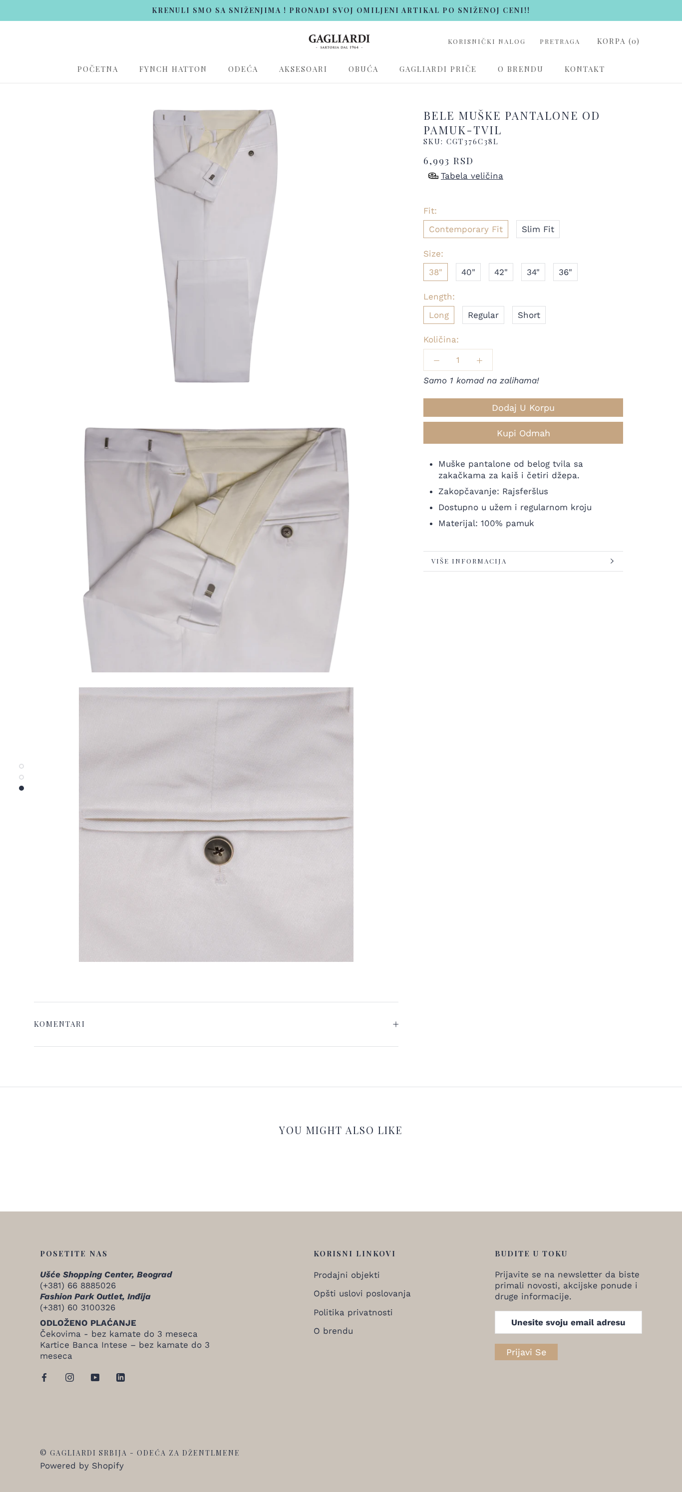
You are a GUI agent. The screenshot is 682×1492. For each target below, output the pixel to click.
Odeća (243, 69)
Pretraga (560, 41)
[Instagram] (69, 1376)
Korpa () (618, 41)
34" (533, 272)
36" (565, 272)
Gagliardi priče (438, 69)
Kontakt (585, 69)
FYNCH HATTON (173, 69)
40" (468, 272)
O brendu (521, 69)
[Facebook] (44, 1376)
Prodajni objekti (347, 1275)
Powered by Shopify (82, 1466)
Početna (97, 69)
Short (529, 315)
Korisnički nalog (487, 41)
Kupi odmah (523, 433)
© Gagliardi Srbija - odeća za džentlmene (140, 1453)
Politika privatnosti (353, 1312)
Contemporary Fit (466, 229)
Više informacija (469, 561)
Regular (483, 315)
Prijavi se (526, 1352)
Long (439, 315)
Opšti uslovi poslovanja (362, 1293)
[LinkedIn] (120, 1376)
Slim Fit (538, 229)
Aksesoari (303, 69)
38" (435, 272)
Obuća (363, 69)
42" (501, 272)
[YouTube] (95, 1376)
